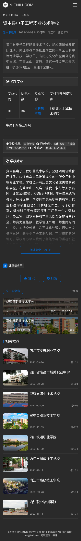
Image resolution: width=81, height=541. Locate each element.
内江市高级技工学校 (45, 480)
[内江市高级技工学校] (15, 486)
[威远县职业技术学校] (15, 399)
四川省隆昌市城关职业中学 (50, 372)
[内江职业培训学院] (15, 507)
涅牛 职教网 (9, 32)
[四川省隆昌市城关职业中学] (15, 378)
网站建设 (45, 535)
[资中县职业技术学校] (15, 421)
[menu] (75, 4)
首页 (5, 14)
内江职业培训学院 (43, 502)
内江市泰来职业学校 (45, 351)
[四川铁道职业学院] (15, 443)
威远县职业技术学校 (45, 394)
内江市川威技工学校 (45, 459)
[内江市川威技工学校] (15, 464)
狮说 (54, 535)
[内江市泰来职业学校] (15, 356)
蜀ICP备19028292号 (50, 532)
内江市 (51, 32)
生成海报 (14, 290)
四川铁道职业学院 (43, 437)
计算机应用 (15, 265)
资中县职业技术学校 (45, 415)
